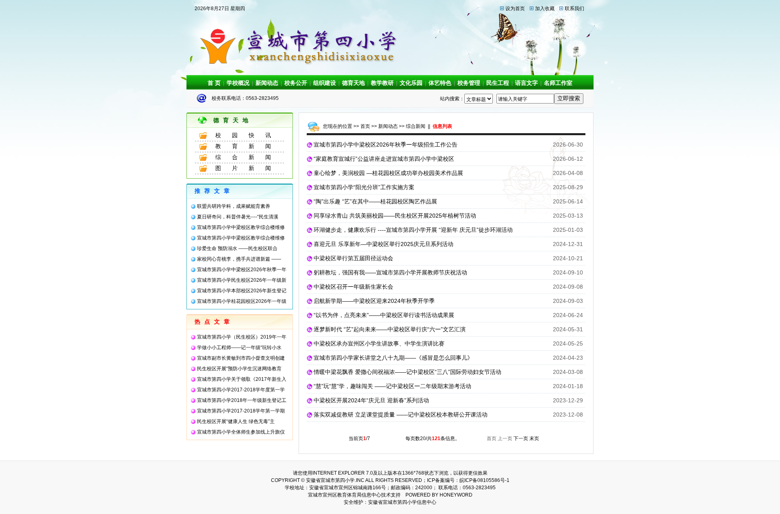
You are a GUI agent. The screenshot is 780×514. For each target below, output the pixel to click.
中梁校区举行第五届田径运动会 (353, 258)
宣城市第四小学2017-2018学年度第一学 (241, 390)
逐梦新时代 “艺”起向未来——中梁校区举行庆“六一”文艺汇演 (390, 329)
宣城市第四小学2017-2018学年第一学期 (241, 411)
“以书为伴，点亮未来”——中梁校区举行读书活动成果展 (384, 315)
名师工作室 (558, 83)
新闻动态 (267, 83)
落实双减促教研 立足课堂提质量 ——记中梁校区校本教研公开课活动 (401, 414)
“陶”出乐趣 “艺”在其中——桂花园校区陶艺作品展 (375, 201)
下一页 (521, 438)
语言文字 (526, 83)
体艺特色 (440, 83)
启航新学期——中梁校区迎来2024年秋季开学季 (374, 301)
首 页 (214, 83)
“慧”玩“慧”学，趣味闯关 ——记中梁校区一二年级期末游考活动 (392, 386)
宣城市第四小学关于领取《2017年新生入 (241, 379)
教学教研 (382, 83)
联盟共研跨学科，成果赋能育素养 (233, 206)
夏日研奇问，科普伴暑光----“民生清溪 (237, 217)
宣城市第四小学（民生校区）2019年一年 (241, 337)
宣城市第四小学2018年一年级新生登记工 (241, 400)
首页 (365, 126)
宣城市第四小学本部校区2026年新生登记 (241, 291)
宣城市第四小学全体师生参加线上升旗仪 (241, 432)
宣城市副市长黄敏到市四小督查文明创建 (241, 358)
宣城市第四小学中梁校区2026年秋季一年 (241, 269)
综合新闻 (248, 157)
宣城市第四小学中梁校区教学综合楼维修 (241, 227)
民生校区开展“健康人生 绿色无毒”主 (236, 421)
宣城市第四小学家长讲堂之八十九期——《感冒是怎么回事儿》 (393, 357)
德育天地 (353, 83)
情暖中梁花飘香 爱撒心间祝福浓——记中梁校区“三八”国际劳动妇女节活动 (407, 372)
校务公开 (295, 83)
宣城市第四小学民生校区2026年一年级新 (241, 280)
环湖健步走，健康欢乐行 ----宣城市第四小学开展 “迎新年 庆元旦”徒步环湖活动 (413, 230)
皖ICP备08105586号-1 (484, 480)
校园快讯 (248, 135)
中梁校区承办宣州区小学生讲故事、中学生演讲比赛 (379, 343)
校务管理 (468, 83)
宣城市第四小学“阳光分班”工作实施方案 (364, 187)
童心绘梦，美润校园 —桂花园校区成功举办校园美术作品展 (388, 173)
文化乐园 (411, 83)
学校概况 (238, 83)
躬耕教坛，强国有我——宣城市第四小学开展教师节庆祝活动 (390, 272)
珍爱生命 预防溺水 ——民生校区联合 (237, 248)
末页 (534, 438)
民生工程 (497, 83)
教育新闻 (248, 146)
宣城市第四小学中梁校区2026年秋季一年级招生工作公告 (385, 144)
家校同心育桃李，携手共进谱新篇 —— (239, 259)
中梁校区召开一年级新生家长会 (353, 286)
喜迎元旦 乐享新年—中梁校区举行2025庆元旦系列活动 (383, 244)
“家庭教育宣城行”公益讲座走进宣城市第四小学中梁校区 (384, 158)
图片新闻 (248, 168)
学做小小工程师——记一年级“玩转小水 (239, 347)
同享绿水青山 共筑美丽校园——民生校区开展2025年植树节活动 (395, 215)
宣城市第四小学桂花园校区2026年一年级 (241, 301)
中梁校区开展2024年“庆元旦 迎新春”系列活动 (371, 400)
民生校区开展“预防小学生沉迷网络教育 (239, 368)
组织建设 (324, 83)
